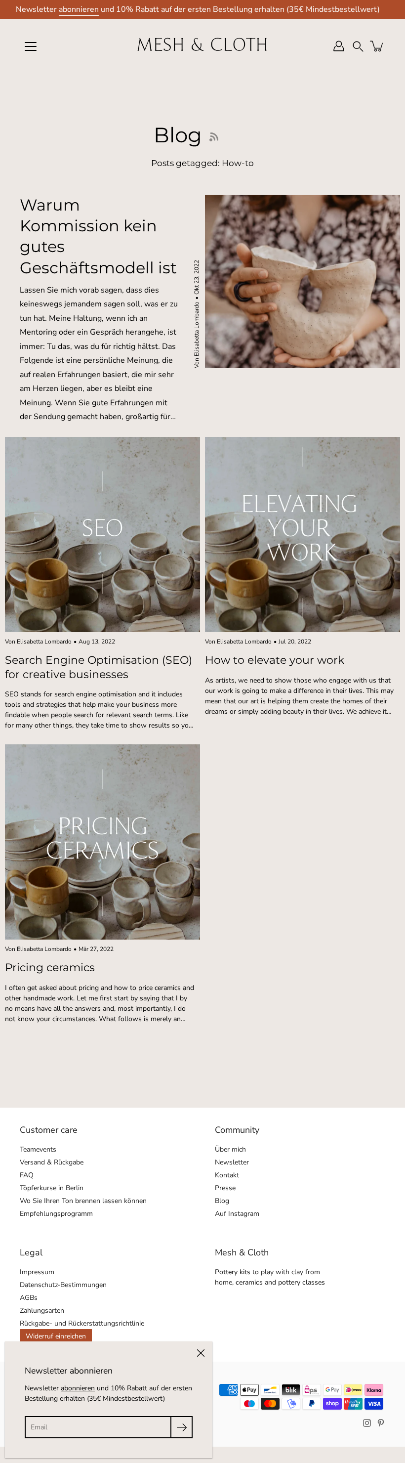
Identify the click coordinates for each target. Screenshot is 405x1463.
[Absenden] (181, 1427)
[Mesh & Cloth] (202, 46)
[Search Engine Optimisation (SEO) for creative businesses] (102, 534)
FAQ (27, 1175)
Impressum (37, 1272)
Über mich (230, 1149)
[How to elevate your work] (302, 534)
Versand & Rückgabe (51, 1162)
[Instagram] (367, 1423)
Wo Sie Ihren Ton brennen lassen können (83, 1200)
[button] (358, 46)
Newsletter (232, 1162)
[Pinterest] (380, 1423)
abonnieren (79, 9)
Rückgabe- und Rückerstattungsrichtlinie (82, 1323)
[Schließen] (200, 1353)
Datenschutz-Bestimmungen (63, 1285)
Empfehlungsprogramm (56, 1213)
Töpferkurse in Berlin (51, 1188)
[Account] (339, 46)
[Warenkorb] (377, 46)
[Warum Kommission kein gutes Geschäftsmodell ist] (302, 282)
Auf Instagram (237, 1213)
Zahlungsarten (42, 1310)
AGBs (29, 1297)
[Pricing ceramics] (102, 842)
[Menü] (30, 46)
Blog (222, 1200)
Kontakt (227, 1175)
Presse (225, 1188)
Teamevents (38, 1149)
